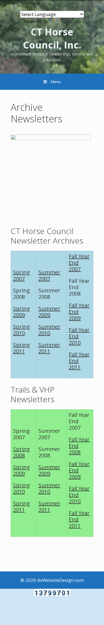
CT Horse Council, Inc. (52, 38)
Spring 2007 (21, 275)
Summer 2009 (49, 311)
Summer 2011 (49, 348)
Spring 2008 (21, 452)
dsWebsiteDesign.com (60, 580)
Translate (70, 21)
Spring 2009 (21, 311)
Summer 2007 (49, 275)
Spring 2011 (21, 348)
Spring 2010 (21, 330)
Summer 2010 (49, 330)
